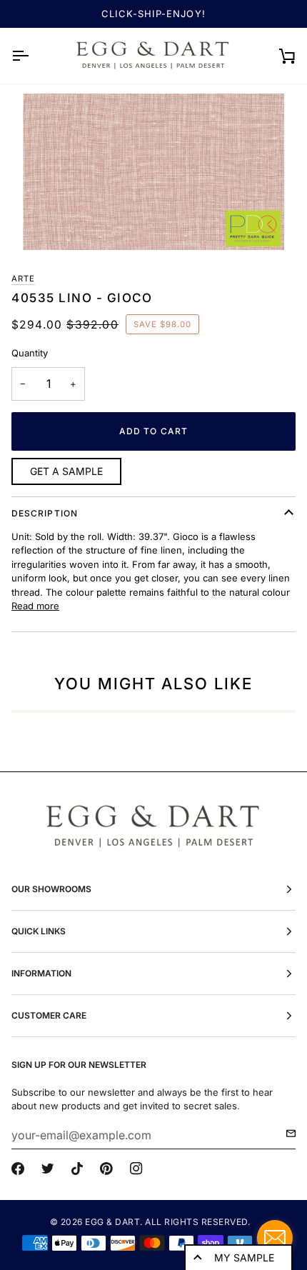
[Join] (287, 1133)
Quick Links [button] (38, 931)
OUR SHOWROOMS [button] (51, 889)
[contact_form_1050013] (275, 1238)
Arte (23, 279)
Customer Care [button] (48, 1015)
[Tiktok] (77, 1168)
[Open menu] (32, 56)
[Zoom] (153, 172)
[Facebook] (17, 1168)
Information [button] (41, 973)
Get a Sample (66, 471)
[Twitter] (47, 1168)
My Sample (244, 1257)
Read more (35, 605)
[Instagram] (136, 1168)
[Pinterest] (106, 1168)
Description (44, 513)
